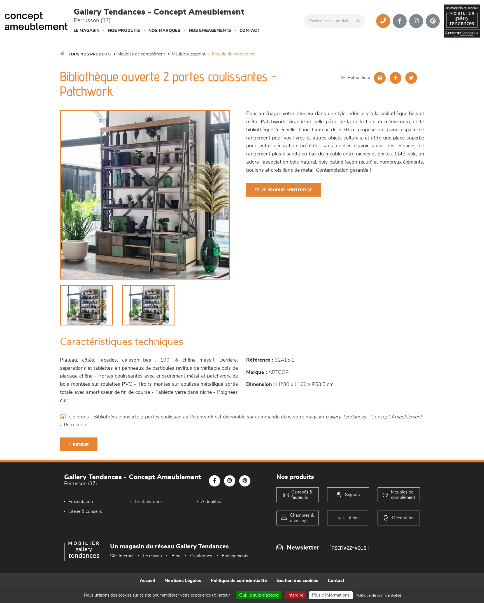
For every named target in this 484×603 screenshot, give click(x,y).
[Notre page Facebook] (400, 21)
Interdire (295, 595)
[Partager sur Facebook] (395, 78)
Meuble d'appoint (188, 54)
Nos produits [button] (124, 31)
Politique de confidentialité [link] (378, 595)
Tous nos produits (90, 54)
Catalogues (201, 556)
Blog (176, 556)
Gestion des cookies (297, 580)
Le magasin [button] (86, 31)
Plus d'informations (331, 595)
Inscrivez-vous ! (349, 547)
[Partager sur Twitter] (411, 78)
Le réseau (152, 556)
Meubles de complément (141, 54)
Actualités (211, 501)
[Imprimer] (380, 78)
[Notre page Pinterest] (433, 21)
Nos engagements (210, 31)
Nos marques (164, 31)
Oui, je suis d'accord (259, 595)
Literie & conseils (85, 511)
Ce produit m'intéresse (287, 190)
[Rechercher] (359, 21)
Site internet (122, 556)
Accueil (147, 580)
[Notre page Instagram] (416, 21)
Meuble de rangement (233, 54)
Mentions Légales (182, 580)
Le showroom (148, 501)
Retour (81, 445)
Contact (249, 31)
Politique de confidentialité (239, 580)
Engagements (235, 556)
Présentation (80, 501)
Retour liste (359, 77)
